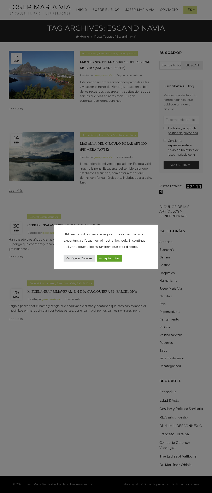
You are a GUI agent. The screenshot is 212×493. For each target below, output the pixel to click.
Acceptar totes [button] (109, 258)
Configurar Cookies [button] (79, 258)
